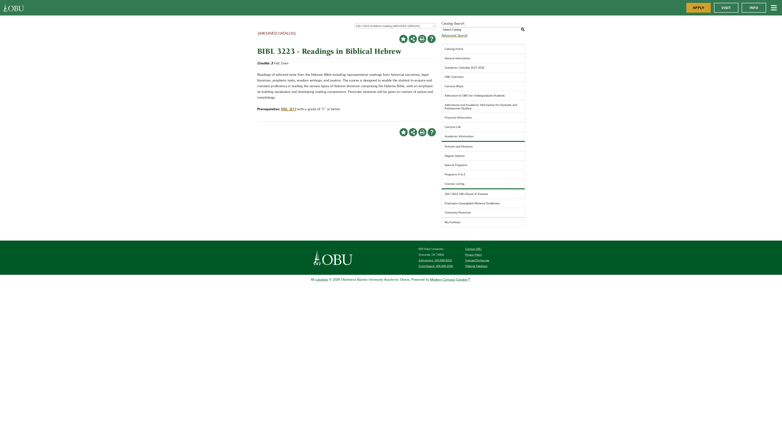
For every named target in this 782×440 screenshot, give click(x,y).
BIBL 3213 (288, 109)
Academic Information (459, 136)
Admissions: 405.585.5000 (435, 260)
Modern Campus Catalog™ (450, 280)
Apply (698, 8)
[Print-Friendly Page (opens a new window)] (422, 39)
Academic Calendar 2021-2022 (464, 67)
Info (754, 8)
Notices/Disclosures (477, 260)
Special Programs (456, 165)
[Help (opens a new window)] (431, 39)
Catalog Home (454, 49)
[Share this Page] (413, 39)
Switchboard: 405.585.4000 (435, 266)
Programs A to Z (455, 174)
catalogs (321, 280)
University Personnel (458, 212)
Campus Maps (454, 86)
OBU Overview (454, 76)
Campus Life (453, 127)
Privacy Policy (473, 254)
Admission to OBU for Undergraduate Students (475, 95)
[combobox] (395, 25)
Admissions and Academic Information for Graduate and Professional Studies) (481, 106)
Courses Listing (454, 183)
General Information (457, 58)
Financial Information (458, 117)
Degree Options (455, 155)
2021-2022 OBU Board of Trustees (466, 194)
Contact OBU (473, 249)
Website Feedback (476, 266)
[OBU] (13, 7)
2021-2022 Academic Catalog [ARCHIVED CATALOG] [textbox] (388, 26)
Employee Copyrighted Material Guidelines (472, 203)
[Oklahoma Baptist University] (333, 257)
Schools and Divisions (459, 146)
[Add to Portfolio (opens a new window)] (403, 39)
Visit (726, 8)
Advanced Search (455, 35)
